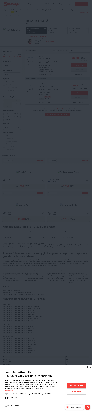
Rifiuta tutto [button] (77, 392)
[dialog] (46, 388)
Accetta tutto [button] (76, 386)
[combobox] (87, 367)
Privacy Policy (9, 390)
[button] (31, 406)
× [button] (90, 367)
